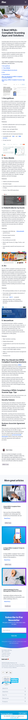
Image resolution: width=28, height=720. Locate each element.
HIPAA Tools (5, 464)
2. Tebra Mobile (6, 68)
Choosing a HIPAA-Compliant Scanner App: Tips (13, 80)
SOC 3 (11, 297)
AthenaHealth (20, 231)
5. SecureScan (6, 74)
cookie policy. (13, 717)
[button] (23, 713)
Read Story (7, 518)
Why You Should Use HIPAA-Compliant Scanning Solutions (12, 77)
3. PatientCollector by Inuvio (9, 70)
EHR (13, 136)
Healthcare (7, 606)
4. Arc (3, 72)
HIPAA (19, 365)
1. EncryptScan (6, 66)
